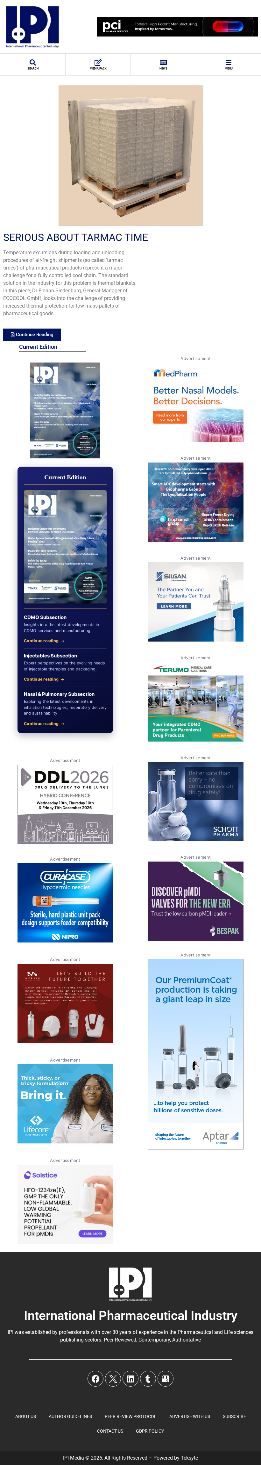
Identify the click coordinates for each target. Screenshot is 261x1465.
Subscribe (234, 1416)
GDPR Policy (150, 1431)
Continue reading (41, 640)
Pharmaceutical (195, 1332)
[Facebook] (95, 1379)
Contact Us (110, 1431)
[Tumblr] (148, 1379)
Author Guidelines (70, 1416)
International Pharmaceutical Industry (130, 1315)
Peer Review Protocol (131, 1416)
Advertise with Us (189, 1416)
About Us (25, 1416)
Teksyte (189, 1458)
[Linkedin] (130, 1379)
